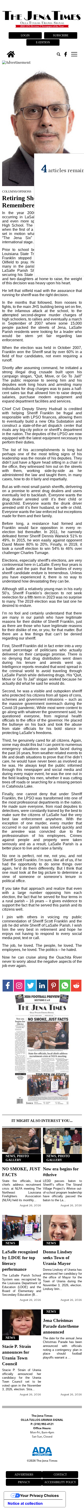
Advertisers (23, 1474)
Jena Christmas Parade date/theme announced (61, 1326)
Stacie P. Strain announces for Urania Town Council (16, 1355)
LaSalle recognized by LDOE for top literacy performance (20, 1260)
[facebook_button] (65, 54)
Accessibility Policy (60, 1482)
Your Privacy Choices (39, 1495)
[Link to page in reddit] (76, 985)
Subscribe (60, 35)
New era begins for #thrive (61, 1171)
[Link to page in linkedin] (42, 985)
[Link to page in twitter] (30, 985)
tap (74, 54)
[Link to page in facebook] (8, 985)
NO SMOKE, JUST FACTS (21, 1171)
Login (25, 35)
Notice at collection (25, 1503)
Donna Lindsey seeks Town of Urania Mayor (57, 1257)
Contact (60, 1474)
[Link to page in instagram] (19, 985)
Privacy (24, 1482)
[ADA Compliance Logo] (42, 1456)
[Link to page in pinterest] (53, 985)
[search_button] (58, 54)
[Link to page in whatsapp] (65, 985)
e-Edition (43, 42)
